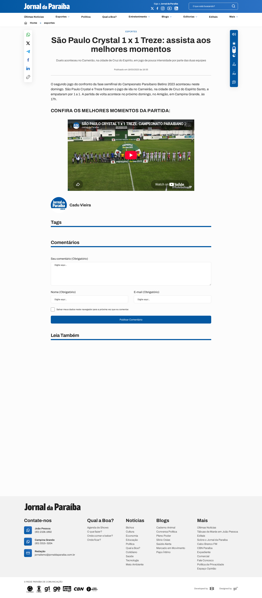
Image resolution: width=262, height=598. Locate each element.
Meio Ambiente (134, 564)
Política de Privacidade (210, 564)
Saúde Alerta (163, 544)
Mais (232, 17)
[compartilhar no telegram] (28, 52)
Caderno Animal (165, 527)
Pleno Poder (163, 536)
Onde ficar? (94, 540)
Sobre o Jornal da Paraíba (212, 540)
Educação (132, 540)
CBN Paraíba (204, 548)
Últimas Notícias (34, 17)
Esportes (61, 17)
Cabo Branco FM (207, 544)
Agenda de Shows (98, 527)
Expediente (203, 552)
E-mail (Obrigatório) (146, 292)
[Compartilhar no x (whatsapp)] (28, 43)
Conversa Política (166, 531)
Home (33, 23)
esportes (49, 23)
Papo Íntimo (163, 552)
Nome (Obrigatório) (63, 292)
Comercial (203, 556)
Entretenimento (138, 17)
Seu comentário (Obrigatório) (69, 258)
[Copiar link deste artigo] (28, 77)
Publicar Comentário (131, 319)
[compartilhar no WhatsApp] (28, 35)
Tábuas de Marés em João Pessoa (217, 531)
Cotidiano (131, 552)
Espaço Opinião (206, 568)
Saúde (129, 556)
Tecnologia (132, 560)
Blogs (165, 17)
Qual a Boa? (109, 17)
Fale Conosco (205, 560)
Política (86, 17)
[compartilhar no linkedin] (28, 69)
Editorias (188, 17)
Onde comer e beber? (100, 536)
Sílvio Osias (163, 540)
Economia (132, 536)
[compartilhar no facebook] (28, 60)
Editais (213, 17)
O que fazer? (94, 531)
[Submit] (233, 6)
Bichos (130, 527)
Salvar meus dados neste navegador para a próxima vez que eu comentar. (92, 309)
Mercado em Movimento (170, 548)
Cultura (130, 531)
